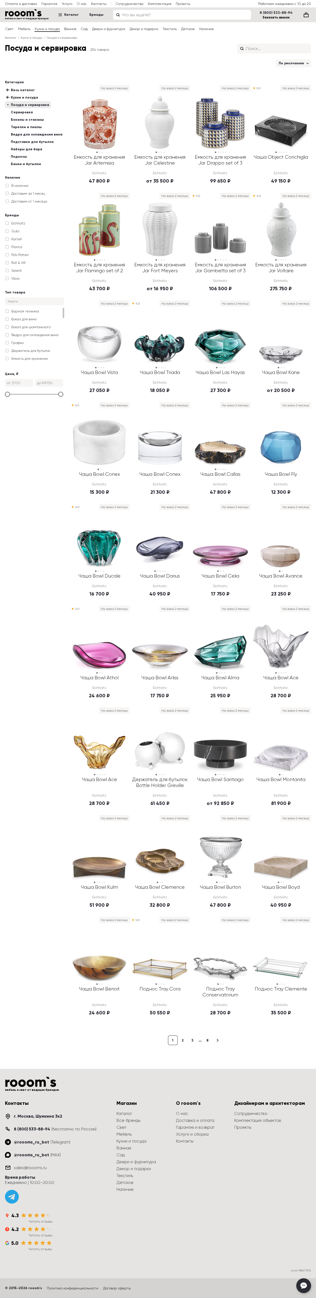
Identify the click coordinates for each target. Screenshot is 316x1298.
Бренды (96, 15)
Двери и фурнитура (108, 29)
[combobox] (182, 15)
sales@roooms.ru (30, 1167)
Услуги (67, 4)
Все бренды (128, 1120)
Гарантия (49, 4)
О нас (82, 4)
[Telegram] (12, 1197)
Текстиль (170, 29)
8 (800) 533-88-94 (276, 13)
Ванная (70, 29)
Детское (188, 29)
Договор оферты (117, 1288)
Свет (9, 29)
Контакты (98, 4)
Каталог (71, 15)
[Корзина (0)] (306, 15)
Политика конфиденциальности (72, 1288)
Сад (84, 29)
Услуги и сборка (192, 1134)
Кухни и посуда (47, 29)
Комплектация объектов (257, 1120)
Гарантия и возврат (195, 1127)
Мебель (24, 29)
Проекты (183, 4)
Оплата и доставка (21, 4)
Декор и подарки (144, 29)
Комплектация (159, 4)
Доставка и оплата (195, 1120)
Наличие (206, 29)
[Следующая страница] (217, 1040)
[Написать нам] (303, 1285)
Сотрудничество (129, 4)
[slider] (7, 394)
